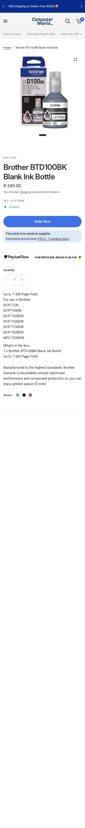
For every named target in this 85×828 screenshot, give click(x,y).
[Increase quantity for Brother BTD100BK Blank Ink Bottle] (22, 279)
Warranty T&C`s (71, 34)
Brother (10, 157)
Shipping (25, 192)
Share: (7, 395)
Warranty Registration (41, 34)
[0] (78, 21)
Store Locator (12, 34)
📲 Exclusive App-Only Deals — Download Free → (47, 6)
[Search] (67, 21)
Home (7, 47)
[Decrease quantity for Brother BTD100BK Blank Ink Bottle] (7, 279)
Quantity (9, 270)
